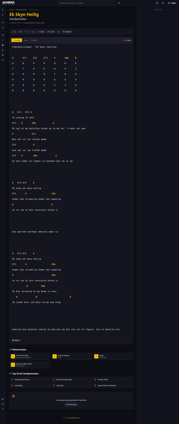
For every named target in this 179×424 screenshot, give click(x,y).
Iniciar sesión (72, 404)
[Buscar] (119, 3)
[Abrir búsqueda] (162, 3)
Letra (26, 40)
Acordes (17, 40)
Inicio (11, 10)
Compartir (68, 32)
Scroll (42, 32)
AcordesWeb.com (74, 418)
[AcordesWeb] (11, 3)
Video (35, 40)
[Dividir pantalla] (3, 60)
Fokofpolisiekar (21, 10)
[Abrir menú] (157, 3)
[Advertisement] (158, 50)
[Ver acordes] (3, 55)
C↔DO (51, 32)
